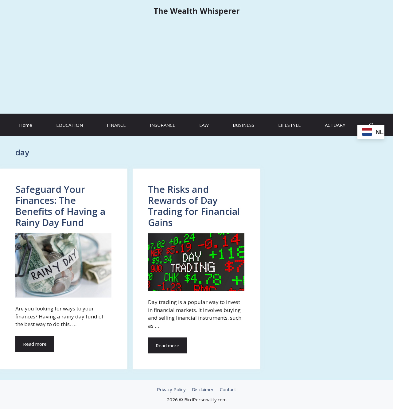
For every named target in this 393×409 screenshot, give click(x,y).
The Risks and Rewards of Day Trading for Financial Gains (194, 206)
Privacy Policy (171, 389)
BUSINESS (243, 125)
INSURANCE (162, 125)
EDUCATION (69, 125)
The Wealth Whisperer (196, 11)
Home (25, 125)
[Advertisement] (196, 68)
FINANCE (116, 125)
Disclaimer (203, 389)
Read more (35, 344)
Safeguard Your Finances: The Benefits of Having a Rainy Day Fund (60, 206)
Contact (228, 389)
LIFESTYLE (289, 125)
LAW (204, 125)
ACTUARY (335, 125)
